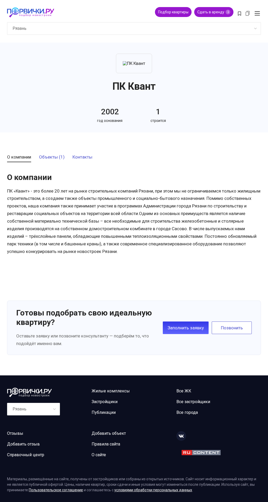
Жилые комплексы (111, 390)
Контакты (82, 157)
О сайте (99, 454)
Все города (187, 412)
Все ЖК (183, 390)
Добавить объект (109, 433)
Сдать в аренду (212, 12)
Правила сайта (106, 444)
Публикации (104, 412)
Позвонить (232, 327)
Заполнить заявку (186, 327)
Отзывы (15, 433)
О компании (19, 157)
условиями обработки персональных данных (153, 490)
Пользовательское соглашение (56, 490)
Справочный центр (25, 454)
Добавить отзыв (23, 444)
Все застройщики (193, 401)
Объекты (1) (52, 157)
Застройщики (105, 401)
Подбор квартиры (173, 12)
